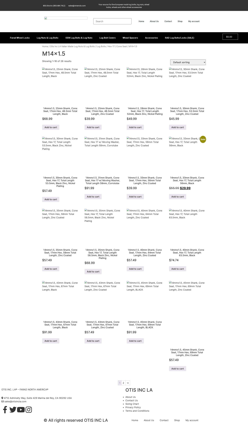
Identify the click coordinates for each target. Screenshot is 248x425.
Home (141, 21)
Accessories (151, 38)
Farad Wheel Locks (20, 38)
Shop (180, 21)
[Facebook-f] (5, 409)
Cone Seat (121, 46)
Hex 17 (111, 46)
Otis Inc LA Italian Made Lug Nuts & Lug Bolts (72, 46)
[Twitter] (176, 5)
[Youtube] (185, 5)
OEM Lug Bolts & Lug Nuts (78, 38)
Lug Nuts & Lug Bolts (47, 38)
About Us (154, 21)
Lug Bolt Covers (107, 38)
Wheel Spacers (130, 38)
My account (193, 21)
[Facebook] (166, 5)
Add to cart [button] (50, 127)
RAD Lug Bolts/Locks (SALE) (179, 38)
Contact (168, 21)
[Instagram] (195, 5)
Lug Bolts (101, 46)
